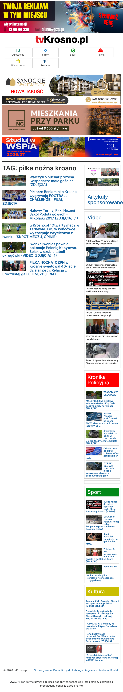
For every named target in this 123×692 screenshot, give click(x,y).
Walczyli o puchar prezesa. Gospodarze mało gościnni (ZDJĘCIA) (52, 181)
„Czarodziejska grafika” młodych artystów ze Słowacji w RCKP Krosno (102, 657)
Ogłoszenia (18, 54)
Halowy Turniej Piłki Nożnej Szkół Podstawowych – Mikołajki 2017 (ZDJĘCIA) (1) (53, 214)
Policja (100, 54)
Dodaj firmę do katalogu (68, 670)
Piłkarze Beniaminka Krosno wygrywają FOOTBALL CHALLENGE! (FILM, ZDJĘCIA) (39, 197)
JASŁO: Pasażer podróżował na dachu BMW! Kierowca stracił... (101, 266)
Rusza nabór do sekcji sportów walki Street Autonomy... (101, 290)
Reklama (45, 65)
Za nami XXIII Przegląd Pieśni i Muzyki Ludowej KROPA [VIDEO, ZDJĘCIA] (102, 603)
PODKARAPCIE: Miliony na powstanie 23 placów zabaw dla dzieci (101, 626)
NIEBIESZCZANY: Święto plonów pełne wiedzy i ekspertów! (102, 242)
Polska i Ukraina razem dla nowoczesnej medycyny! (98, 314)
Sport (73, 54)
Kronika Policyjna (98, 380)
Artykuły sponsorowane (105, 199)
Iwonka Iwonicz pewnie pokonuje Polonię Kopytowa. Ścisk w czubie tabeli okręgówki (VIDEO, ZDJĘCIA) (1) (39, 250)
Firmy (45, 54)
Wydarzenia (17, 65)
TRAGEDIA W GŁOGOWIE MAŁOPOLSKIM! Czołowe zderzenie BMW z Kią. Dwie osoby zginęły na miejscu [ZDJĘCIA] (102, 400)
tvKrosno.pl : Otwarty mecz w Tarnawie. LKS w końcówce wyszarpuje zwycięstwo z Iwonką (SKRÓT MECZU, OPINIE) (40, 231)
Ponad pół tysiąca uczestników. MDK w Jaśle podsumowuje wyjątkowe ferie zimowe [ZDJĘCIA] (100, 637)
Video (94, 217)
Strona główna (43, 670)
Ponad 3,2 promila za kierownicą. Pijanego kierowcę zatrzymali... (102, 361)
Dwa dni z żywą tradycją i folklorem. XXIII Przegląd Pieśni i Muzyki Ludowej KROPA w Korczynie (99, 615)
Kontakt (115, 670)
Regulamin (90, 670)
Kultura (96, 591)
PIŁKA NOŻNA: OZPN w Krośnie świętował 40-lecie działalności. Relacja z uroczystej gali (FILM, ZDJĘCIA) (39, 268)
